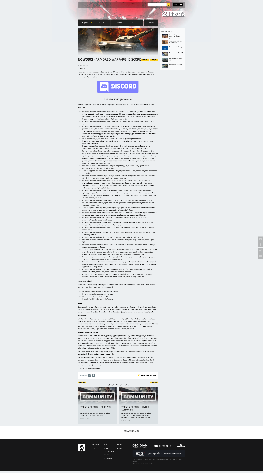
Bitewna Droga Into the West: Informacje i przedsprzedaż (175, 36)
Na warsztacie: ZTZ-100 (176, 52)
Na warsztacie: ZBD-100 (176, 64)
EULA (134, 463)
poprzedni (145, 59)
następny (154, 59)
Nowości (85, 59)
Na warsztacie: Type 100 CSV (176, 59)
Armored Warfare (81, 447)
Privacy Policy (148, 463)
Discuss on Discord (148, 375)
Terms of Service (140, 463)
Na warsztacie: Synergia (176, 47)
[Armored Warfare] (173, 14)
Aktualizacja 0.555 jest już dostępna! (175, 41)
